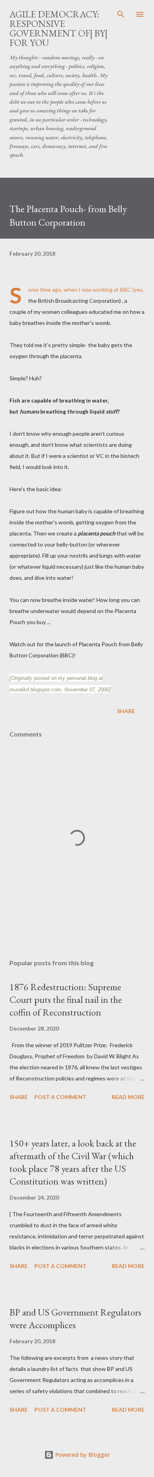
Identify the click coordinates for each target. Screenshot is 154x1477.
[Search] (121, 14)
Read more (128, 1097)
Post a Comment (60, 1097)
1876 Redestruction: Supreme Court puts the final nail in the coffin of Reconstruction (65, 999)
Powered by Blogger (82, 1454)
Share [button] (126, 711)
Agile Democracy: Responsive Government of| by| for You (58, 28)
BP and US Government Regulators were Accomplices (75, 1318)
